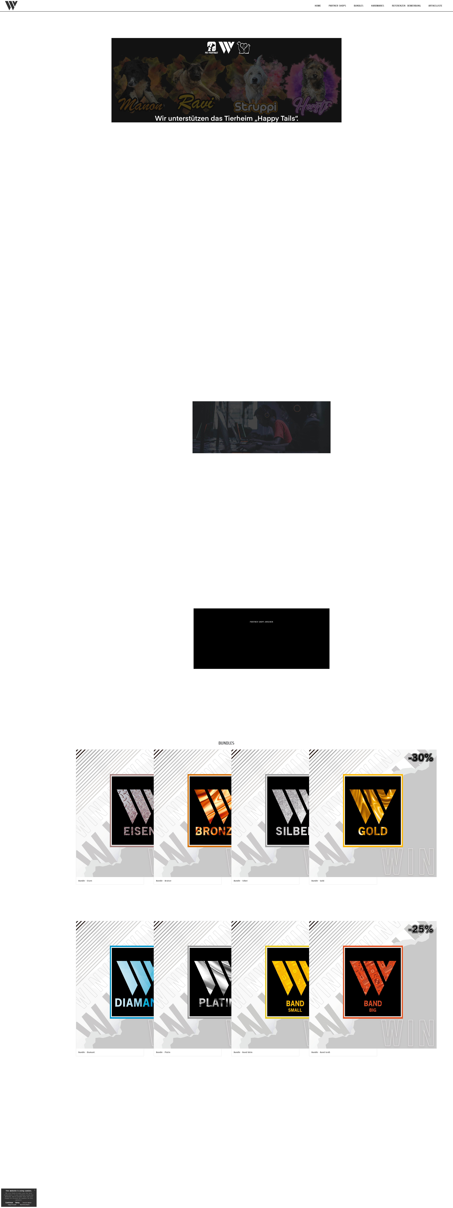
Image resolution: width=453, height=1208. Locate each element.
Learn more (27, 1203)
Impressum (12, 1205)
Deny (17, 1203)
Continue (9, 1203)
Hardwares (377, 5)
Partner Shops (337, 5)
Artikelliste (435, 5)
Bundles (358, 5)
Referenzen (399, 5)
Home (318, 5)
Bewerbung (414, 5)
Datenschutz (25, 1205)
